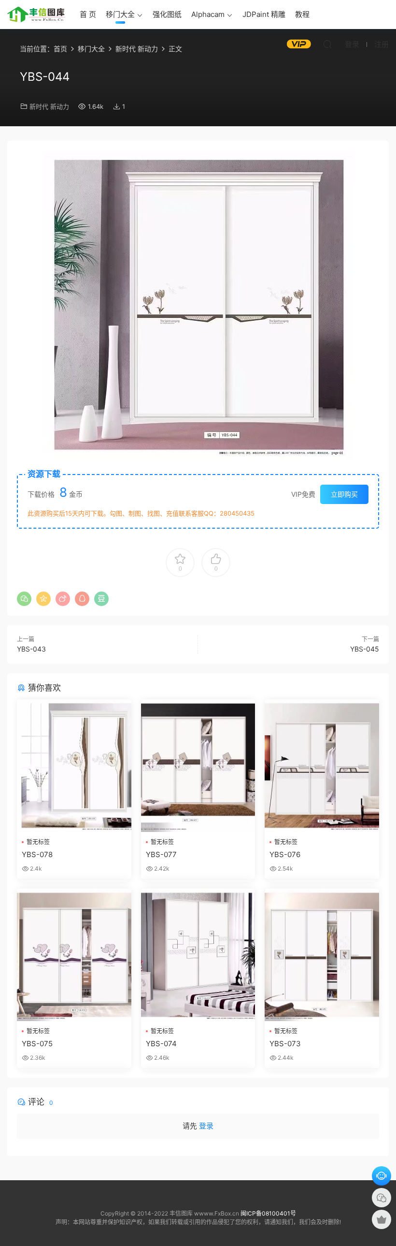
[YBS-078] (74, 765)
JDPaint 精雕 (263, 14)
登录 (206, 1125)
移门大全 (120, 14)
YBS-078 (37, 854)
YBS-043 (31, 649)
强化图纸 (167, 14)
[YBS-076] (322, 765)
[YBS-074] (198, 955)
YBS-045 (364, 649)
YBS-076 (284, 854)
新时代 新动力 (49, 106)
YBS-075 (37, 1043)
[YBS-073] (322, 955)
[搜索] (327, 44)
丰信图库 (36, 14)
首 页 (88, 14)
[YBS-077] (198, 765)
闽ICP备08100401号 (268, 1213)
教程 (302, 14)
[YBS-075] (74, 955)
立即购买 (344, 494)
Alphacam (208, 14)
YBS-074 (161, 1043)
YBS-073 (285, 1043)
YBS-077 (161, 854)
